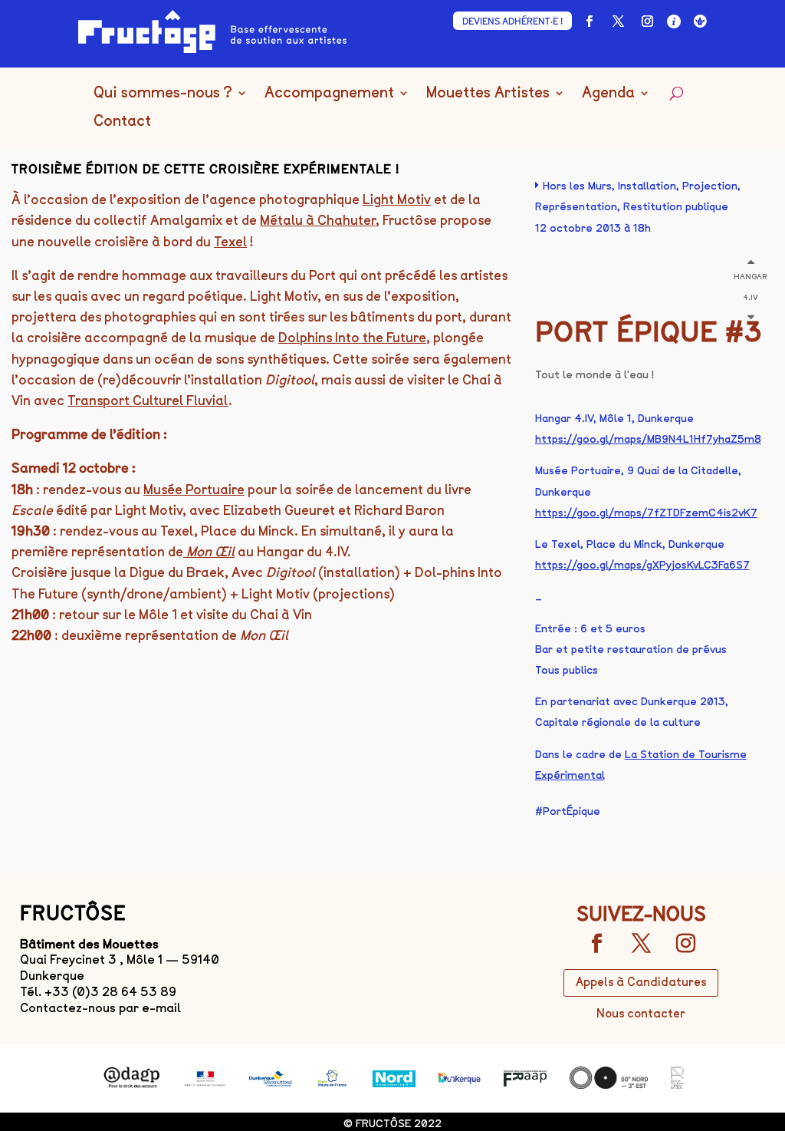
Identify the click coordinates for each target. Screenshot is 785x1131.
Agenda (608, 93)
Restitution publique (675, 206)
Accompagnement (329, 93)
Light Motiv (397, 199)
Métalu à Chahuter (318, 220)
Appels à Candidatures (641, 982)
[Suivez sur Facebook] (589, 21)
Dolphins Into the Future (352, 337)
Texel (230, 241)
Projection (709, 186)
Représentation (576, 206)
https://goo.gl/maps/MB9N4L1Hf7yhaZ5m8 (648, 439)
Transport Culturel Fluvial (147, 400)
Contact (122, 122)
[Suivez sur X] (618, 21)
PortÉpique (571, 811)
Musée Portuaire (194, 489)
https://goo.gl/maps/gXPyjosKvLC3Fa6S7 (642, 565)
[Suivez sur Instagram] (647, 21)
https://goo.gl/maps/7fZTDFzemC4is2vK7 (646, 512)
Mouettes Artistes (488, 93)
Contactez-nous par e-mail (100, 1008)
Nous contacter (640, 1014)
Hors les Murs (577, 186)
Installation (647, 186)
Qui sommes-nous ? (163, 93)
